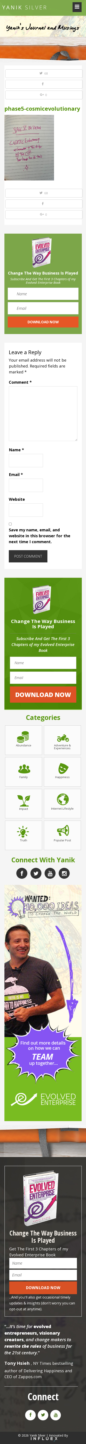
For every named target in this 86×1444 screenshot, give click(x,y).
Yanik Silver (24, 7)
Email (16, 474)
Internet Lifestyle (62, 808)
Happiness (62, 777)
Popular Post (62, 840)
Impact (23, 808)
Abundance (23, 745)
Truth (23, 840)
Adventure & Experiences (62, 746)
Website (17, 499)
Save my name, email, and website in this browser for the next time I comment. (39, 535)
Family (23, 777)
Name (16, 449)
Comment (20, 382)
